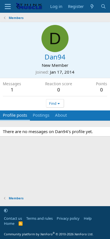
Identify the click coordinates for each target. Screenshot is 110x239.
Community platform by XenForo (48, 234)
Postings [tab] (41, 115)
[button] (6, 210)
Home (9, 223)
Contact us (13, 218)
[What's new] (92, 6)
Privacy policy (68, 218)
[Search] (103, 6)
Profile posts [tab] (15, 115)
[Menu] (7, 6)
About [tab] (61, 115)
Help (88, 218)
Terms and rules (39, 218)
